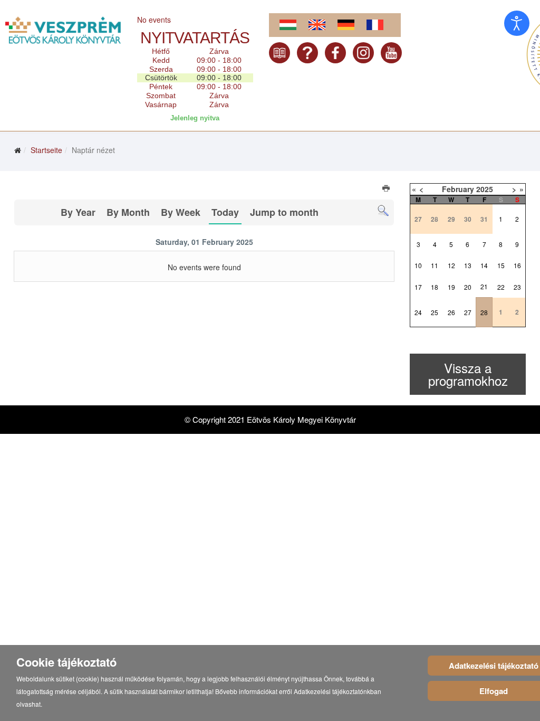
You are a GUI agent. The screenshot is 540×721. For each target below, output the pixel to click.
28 (484, 312)
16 (517, 265)
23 (517, 286)
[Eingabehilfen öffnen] (516, 23)
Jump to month (284, 212)
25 (434, 312)
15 (501, 265)
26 (451, 312)
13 (467, 265)
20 (467, 286)
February (458, 189)
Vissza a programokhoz (468, 374)
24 (418, 312)
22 (501, 286)
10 (418, 265)
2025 (484, 189)
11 (434, 265)
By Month (128, 212)
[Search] (383, 211)
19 (451, 286)
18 (434, 286)
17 (418, 286)
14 (484, 265)
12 (451, 265)
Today (225, 212)
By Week (180, 212)
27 (467, 312)
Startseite (46, 150)
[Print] (386, 189)
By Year (78, 212)
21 (484, 286)
